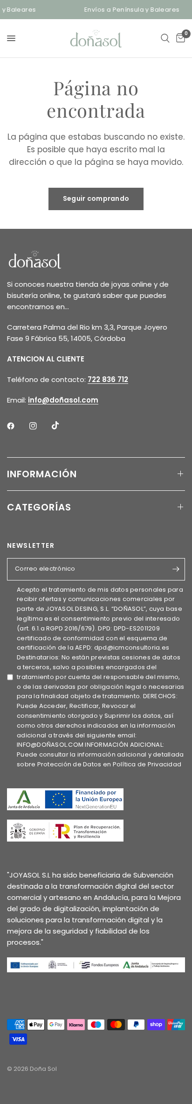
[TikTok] (62, 425)
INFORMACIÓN (42, 474)
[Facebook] (17, 426)
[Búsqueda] (165, 38)
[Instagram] (39, 426)
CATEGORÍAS (39, 507)
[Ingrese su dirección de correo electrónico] (175, 569)
